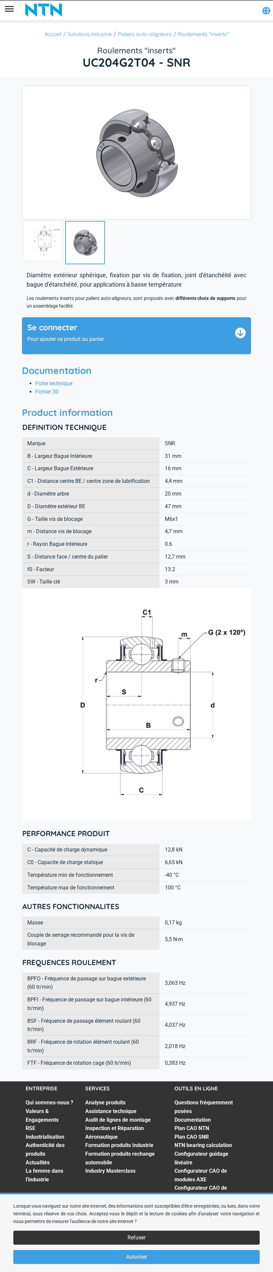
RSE (30, 1128)
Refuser (136, 1237)
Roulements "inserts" (203, 34)
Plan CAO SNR (191, 1137)
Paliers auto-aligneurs (145, 34)
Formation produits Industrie (119, 1145)
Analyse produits (105, 1102)
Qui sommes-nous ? (49, 1102)
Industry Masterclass (110, 1171)
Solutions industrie (90, 34)
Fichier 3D (47, 392)
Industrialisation (45, 1137)
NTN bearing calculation (203, 1145)
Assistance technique (110, 1111)
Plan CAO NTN (191, 1128)
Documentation (192, 1120)
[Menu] (9, 10)
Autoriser (136, 1257)
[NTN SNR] (44, 10)
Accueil (53, 34)
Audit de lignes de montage (118, 1120)
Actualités (38, 1162)
